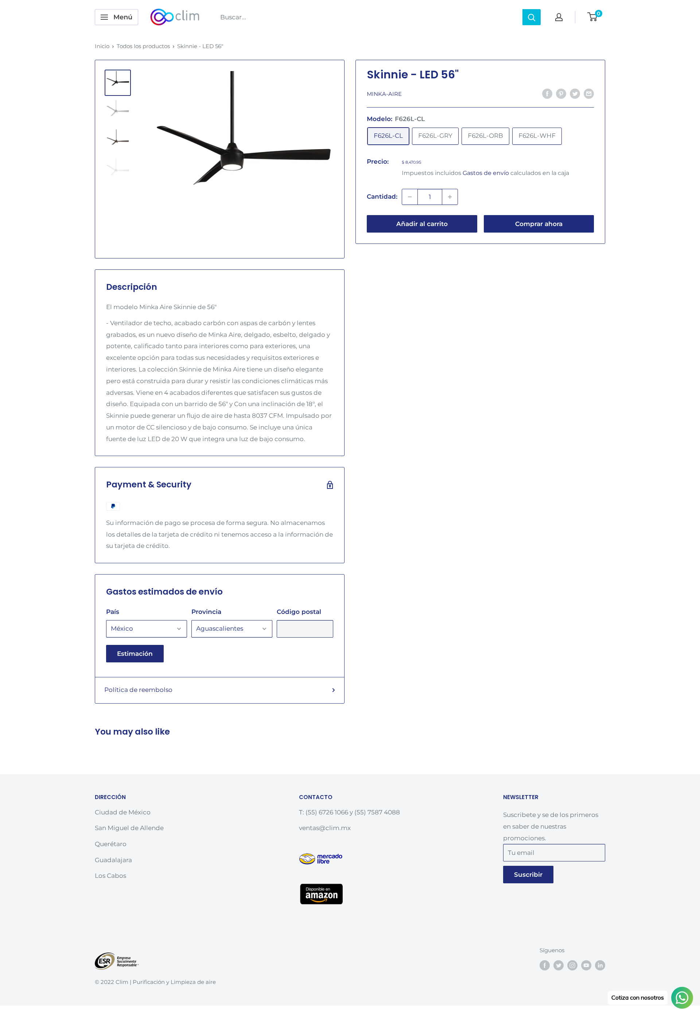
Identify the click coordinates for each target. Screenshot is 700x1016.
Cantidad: (382, 196)
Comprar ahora (539, 223)
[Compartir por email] (589, 93)
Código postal (299, 611)
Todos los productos (143, 46)
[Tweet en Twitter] (575, 93)
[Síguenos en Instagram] (572, 965)
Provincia (206, 611)
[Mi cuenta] (559, 17)
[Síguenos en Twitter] (558, 965)
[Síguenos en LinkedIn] (600, 965)
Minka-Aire (384, 93)
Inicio (102, 46)
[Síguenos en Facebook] (545, 965)
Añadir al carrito (422, 223)
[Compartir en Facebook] (547, 93)
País (112, 611)
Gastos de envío (486, 173)
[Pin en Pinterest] (561, 93)
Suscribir (528, 874)
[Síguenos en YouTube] (586, 965)
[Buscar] (531, 17)
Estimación (135, 653)
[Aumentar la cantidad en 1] (450, 197)
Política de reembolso (138, 689)
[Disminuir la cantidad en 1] (409, 197)
